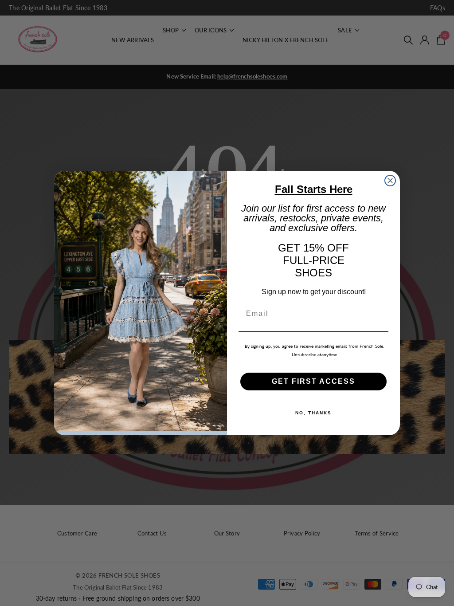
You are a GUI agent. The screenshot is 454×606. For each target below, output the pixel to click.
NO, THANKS (313, 412)
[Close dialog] (390, 180)
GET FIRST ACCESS (313, 381)
